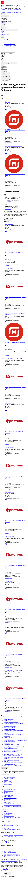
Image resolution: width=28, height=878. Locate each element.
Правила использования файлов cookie (11, 12)
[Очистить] (3, 55)
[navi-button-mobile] (2, 36)
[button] (2, 31)
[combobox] (8, 52)
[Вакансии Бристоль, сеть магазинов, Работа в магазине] (15, 242)
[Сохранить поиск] (2, 59)
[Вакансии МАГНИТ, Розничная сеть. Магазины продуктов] (15, 119)
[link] (3, 28)
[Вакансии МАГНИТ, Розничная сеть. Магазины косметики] (15, 332)
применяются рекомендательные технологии (14, 860)
